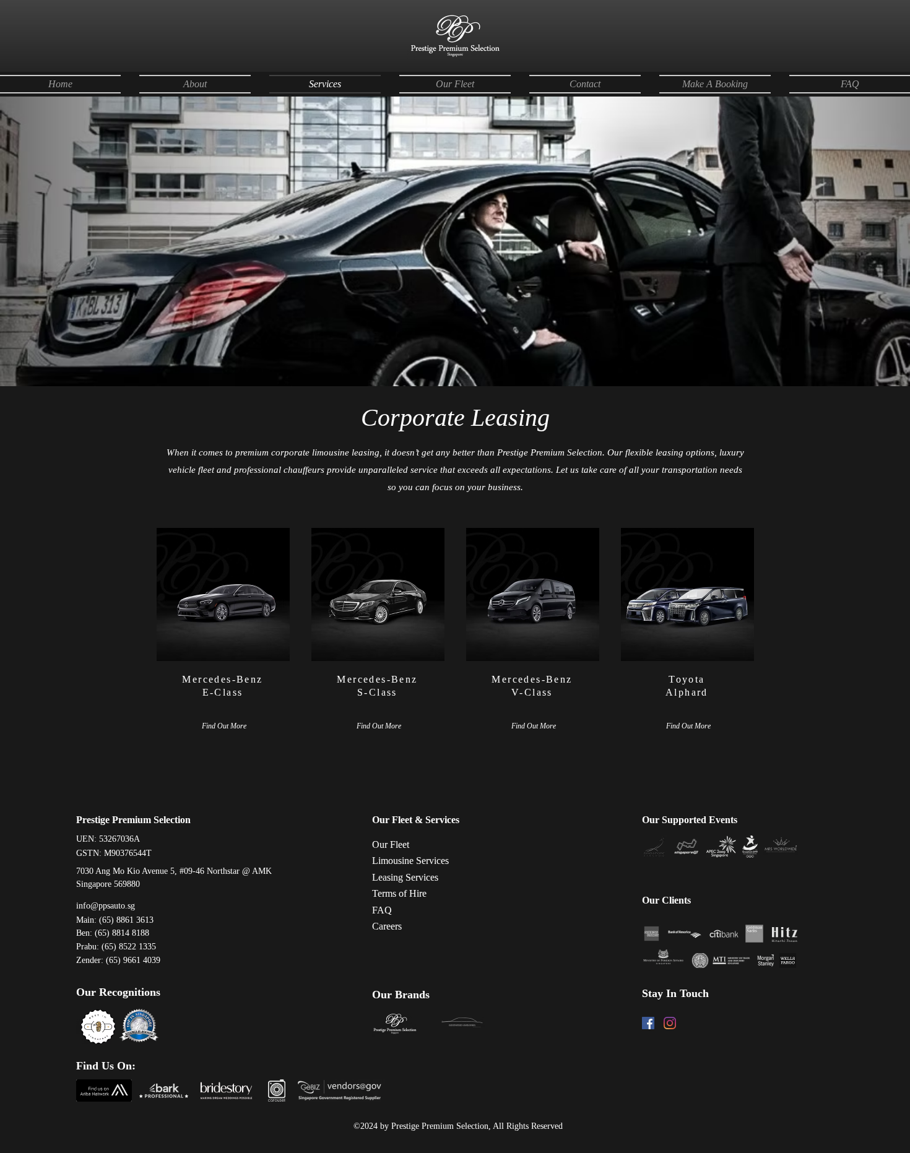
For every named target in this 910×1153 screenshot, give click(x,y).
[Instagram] (670, 1023)
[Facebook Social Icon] (648, 1023)
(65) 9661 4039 (133, 960)
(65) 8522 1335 (129, 946)
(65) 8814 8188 (122, 933)
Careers (387, 926)
